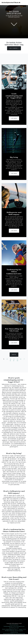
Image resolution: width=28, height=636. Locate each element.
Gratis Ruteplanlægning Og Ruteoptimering (14, 633)
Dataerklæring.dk (14, 624)
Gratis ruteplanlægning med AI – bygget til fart (14, 629)
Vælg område (13, 48)
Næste (14, 354)
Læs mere (14, 118)
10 (17, 360)
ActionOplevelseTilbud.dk (11, 2)
